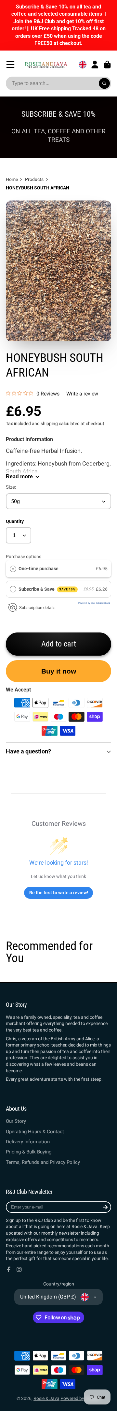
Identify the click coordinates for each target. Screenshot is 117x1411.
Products (34, 179)
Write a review (82, 394)
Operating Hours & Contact (35, 1132)
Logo (46, 64)
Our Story (16, 1121)
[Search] (104, 83)
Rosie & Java (46, 1398)
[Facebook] (9, 1269)
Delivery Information (28, 1142)
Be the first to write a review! (58, 892)
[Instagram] (19, 1269)
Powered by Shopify (80, 1398)
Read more (19, 476)
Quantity (15, 521)
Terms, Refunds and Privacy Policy (43, 1162)
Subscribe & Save (47, 589)
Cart (107, 64)
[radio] (13, 568)
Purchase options (23, 556)
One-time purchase (38, 568)
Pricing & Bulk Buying (28, 1152)
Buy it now (58, 671)
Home (12, 179)
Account (95, 64)
